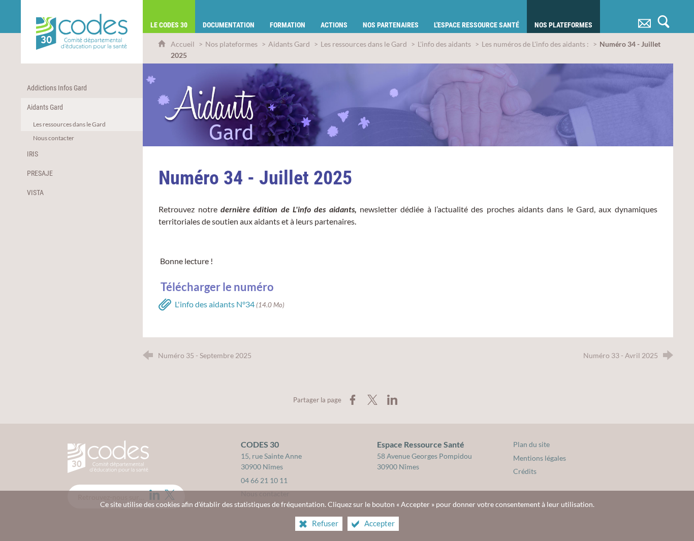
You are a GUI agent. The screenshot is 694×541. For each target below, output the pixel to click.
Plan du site (531, 444)
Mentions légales (539, 458)
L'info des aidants (444, 44)
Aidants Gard (289, 44)
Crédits (525, 471)
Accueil (183, 44)
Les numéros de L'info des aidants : (535, 44)
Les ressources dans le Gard (364, 44)
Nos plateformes (231, 44)
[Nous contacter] (644, 16)
